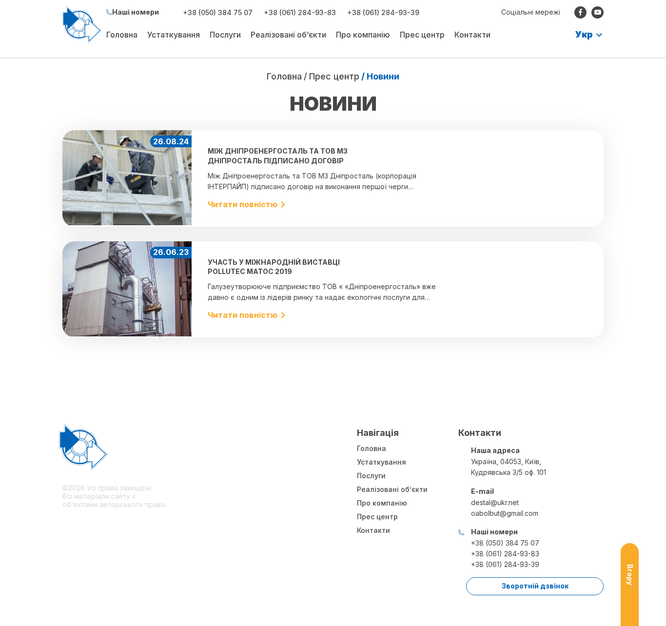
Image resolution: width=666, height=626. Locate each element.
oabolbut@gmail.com (504, 513)
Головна (121, 34)
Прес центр (422, 34)
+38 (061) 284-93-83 (300, 12)
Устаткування (173, 34)
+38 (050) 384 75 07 (218, 12)
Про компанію (363, 34)
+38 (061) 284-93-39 (383, 12)
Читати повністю (242, 204)
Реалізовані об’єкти (288, 34)
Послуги (225, 34)
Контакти (472, 34)
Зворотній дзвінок (535, 586)
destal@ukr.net (495, 502)
